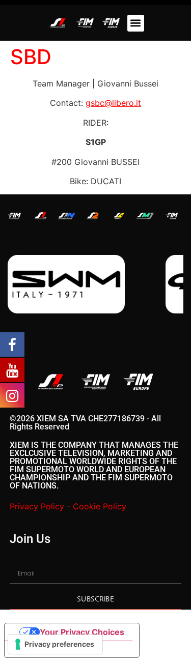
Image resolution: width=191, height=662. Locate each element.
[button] (135, 23)
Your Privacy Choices (82, 632)
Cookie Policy (99, 506)
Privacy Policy (37, 506)
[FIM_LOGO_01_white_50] (14, 216)
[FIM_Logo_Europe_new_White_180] (171, 216)
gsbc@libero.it (113, 103)
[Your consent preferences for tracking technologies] (55, 644)
